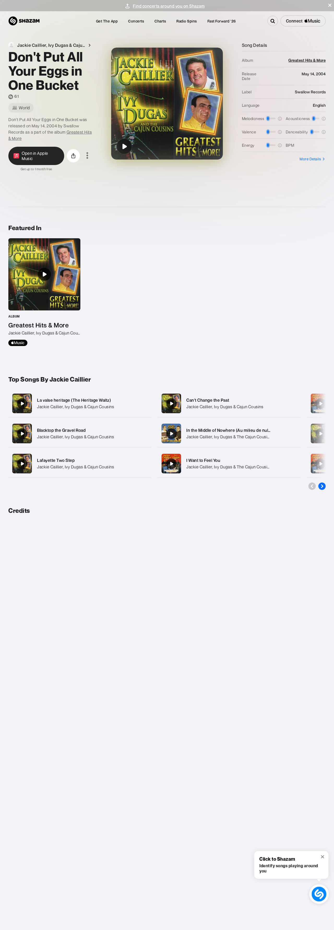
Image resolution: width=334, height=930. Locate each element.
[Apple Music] (17, 343)
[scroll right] (322, 486)
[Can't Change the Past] (229, 403)
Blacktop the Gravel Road (61, 430)
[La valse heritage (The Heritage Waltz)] (79, 403)
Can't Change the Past (207, 400)
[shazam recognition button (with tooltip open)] (319, 894)
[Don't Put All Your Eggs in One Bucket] (124, 146)
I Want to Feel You (203, 460)
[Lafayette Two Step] (79, 463)
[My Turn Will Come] (320, 433)
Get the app (107, 21)
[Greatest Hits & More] (44, 292)
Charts (160, 21)
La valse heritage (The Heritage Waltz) (74, 400)
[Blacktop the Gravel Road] (79, 433)
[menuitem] (107, 21)
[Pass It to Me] (320, 463)
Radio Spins (186, 21)
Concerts (136, 21)
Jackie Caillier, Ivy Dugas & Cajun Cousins (75, 406)
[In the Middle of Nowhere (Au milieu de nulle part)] (229, 433)
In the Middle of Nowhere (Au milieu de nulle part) (234, 430)
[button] (329, 5)
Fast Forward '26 (221, 21)
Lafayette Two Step (56, 460)
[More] (144, 403)
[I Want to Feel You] (229, 463)
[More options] (87, 156)
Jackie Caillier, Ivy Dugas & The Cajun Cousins (229, 436)
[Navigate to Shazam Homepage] (24, 20)
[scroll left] (312, 486)
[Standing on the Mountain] (320, 403)
